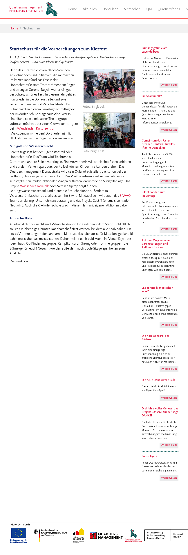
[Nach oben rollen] (179, 546)
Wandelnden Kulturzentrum (36, 128)
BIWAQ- (126, 196)
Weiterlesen (169, 85)
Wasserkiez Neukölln (35, 186)
